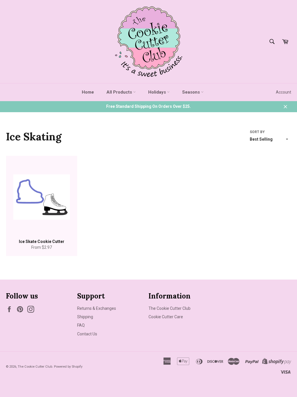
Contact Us (87, 334)
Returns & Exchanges (96, 308)
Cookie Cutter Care (165, 316)
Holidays (157, 92)
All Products (119, 92)
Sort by (257, 132)
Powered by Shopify (68, 367)
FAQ (81, 325)
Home (88, 92)
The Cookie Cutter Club (169, 308)
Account (283, 92)
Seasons (191, 92)
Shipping (85, 316)
